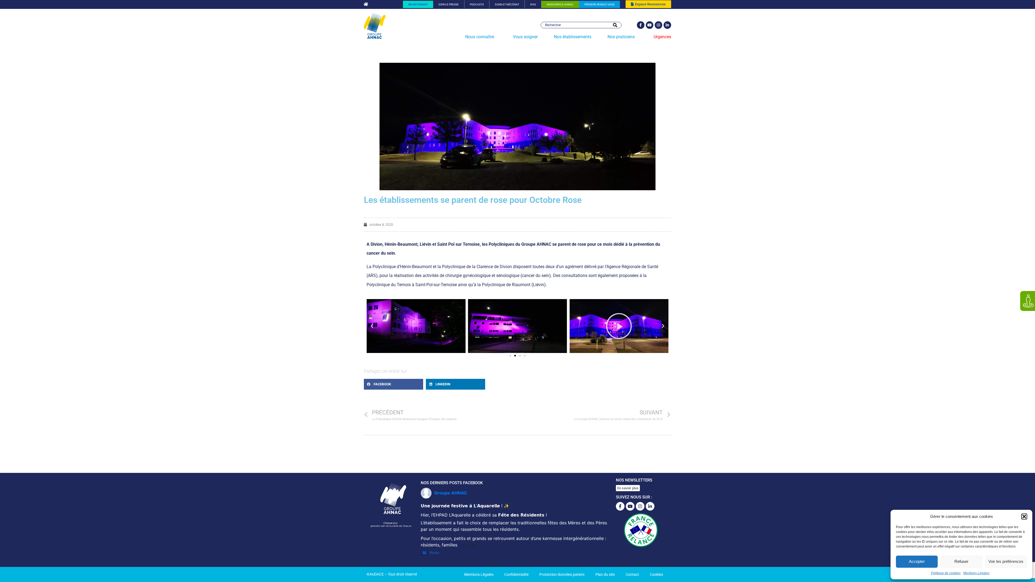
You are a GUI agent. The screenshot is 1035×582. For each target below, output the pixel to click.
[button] (1024, 516)
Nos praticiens (621, 36)
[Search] (615, 25)
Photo (434, 552)
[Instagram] (658, 25)
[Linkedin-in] (667, 25)
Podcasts (477, 4)
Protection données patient (562, 574)
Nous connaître (479, 36)
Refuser (961, 561)
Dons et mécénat (507, 4)
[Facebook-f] (640, 25)
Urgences (662, 36)
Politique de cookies (946, 573)
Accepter (917, 561)
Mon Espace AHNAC (560, 4)
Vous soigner (525, 36)
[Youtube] (649, 25)
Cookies (656, 574)
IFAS (533, 4)
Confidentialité (516, 574)
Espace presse (449, 4)
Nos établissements (572, 36)
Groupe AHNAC (450, 493)
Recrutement (418, 4)
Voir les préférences (1005, 561)
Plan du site (605, 574)
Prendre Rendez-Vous (599, 4)
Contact (632, 574)
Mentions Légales (976, 573)
